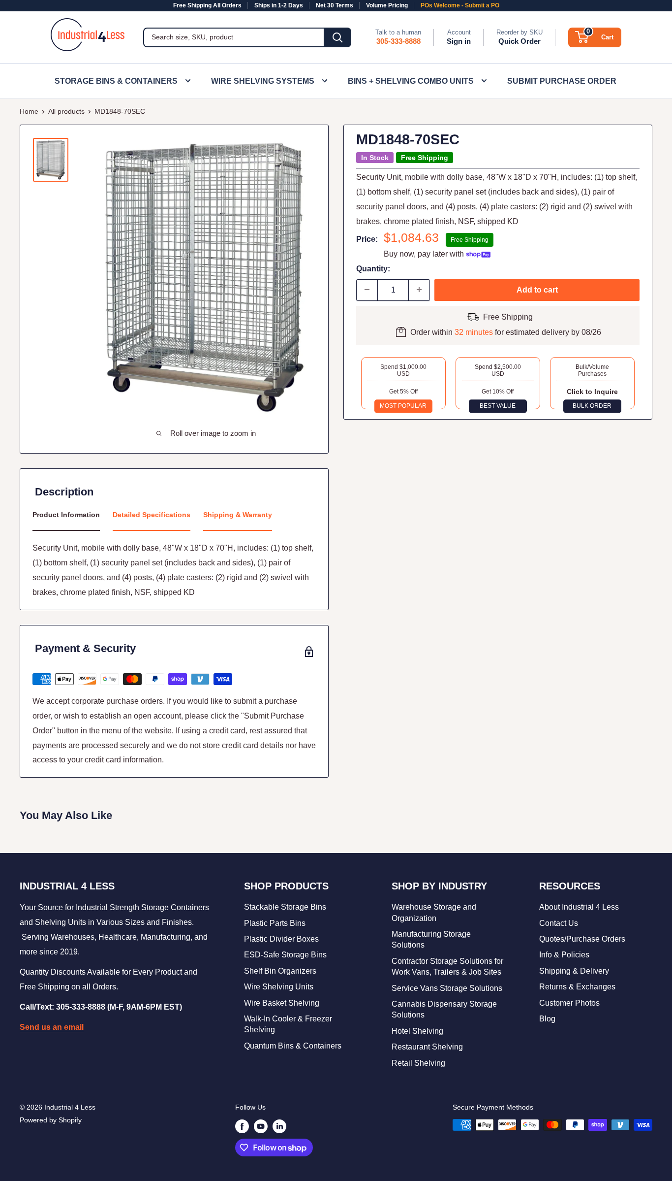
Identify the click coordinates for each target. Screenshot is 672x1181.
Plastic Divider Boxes (281, 939)
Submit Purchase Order (561, 81)
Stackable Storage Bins (285, 907)
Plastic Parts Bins (274, 923)
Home (29, 111)
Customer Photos (569, 1003)
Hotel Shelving (417, 1031)
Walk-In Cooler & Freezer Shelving (288, 1024)
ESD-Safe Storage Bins (285, 955)
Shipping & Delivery (574, 971)
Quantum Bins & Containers (292, 1046)
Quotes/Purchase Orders (582, 939)
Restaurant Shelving (427, 1047)
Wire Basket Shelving (281, 1003)
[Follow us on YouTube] (261, 1126)
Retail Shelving (418, 1063)
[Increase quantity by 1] (419, 289)
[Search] (337, 37)
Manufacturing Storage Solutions (431, 939)
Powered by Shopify (51, 1120)
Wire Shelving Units (278, 987)
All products (66, 111)
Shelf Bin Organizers (280, 971)
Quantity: (373, 268)
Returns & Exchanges (577, 987)
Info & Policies (564, 955)
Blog (547, 1019)
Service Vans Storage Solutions (447, 988)
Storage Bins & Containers (116, 81)
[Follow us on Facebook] (242, 1126)
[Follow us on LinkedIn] (279, 1126)
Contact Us (558, 923)
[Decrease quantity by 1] (367, 289)
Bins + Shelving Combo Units (411, 81)
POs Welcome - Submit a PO (460, 5)
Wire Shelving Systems (262, 81)
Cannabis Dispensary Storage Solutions (444, 1009)
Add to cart (537, 289)
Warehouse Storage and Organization (434, 912)
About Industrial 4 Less (579, 907)
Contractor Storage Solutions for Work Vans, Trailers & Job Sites (447, 966)
